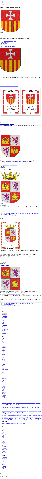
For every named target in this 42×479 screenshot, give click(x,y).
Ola (10, 400)
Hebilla (23, 417)
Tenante (4, 436)
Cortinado (4, 330)
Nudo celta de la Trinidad (31, 418)
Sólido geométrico (33, 419)
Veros (3, 349)
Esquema (4, 451)
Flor (24, 403)
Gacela (27, 407)
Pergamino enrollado (36, 416)
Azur (9, 213)
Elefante (10, 407)
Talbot (20, 408)
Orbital (12, 400)
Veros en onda (4, 350)
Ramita (12, 412)
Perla (3, 371)
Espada (23, 416)
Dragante (22, 422)
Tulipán (15, 404)
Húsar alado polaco (35, 417)
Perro (8, 408)
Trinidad (14, 423)
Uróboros (24, 423)
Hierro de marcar (25, 417)
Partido (3, 320)
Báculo (4, 415)
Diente (38, 411)
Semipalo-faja (4, 397)
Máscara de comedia (8, 418)
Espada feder (26, 416)
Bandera (9, 305)
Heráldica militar (4, 315)
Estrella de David (32, 416)
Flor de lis (34, 403)
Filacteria (4, 417)
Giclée (3, 461)
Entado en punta (4, 334)
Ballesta (17, 415)
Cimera (34, 213)
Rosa (6, 404)
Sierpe (18, 408)
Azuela (2, 415)
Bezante (4, 387)
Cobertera (13, 411)
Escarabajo (13, 407)
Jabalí (40, 407)
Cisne (2, 407)
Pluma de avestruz (7, 412)
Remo (20, 415)
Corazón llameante (9, 422)
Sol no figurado (23, 400)
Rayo (13, 400)
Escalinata (16, 416)
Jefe (3, 368)
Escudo (9, 42)
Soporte (3, 435)
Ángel (2, 422)
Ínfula (39, 417)
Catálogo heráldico (5, 447)
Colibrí (3, 407)
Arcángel (4, 422)
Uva (16, 404)
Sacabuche (23, 419)
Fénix (27, 422)
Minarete (23, 418)
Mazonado (18, 213)
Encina (23, 403)
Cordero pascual (19, 422)
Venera (25, 412)
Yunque (7, 420)
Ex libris (4, 445)
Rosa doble (8, 404)
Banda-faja (4, 393)
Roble (5, 404)
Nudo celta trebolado (37, 418)
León (23, 213)
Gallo (28, 407)
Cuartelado (5, 213)
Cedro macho (14, 403)
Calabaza (8, 403)
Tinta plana (36, 472)
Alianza (8, 411)
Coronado (32, 213)
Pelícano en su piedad (6, 408)
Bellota (4, 403)
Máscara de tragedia (12, 418)
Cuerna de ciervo (32, 411)
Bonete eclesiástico (34, 415)
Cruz (10, 79)
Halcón (38, 407)
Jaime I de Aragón (18, 77)
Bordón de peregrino (38, 415)
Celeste (3, 357)
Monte (3, 400)
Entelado (16, 471)
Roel (3, 390)
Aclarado (16, 213)
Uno (11, 79)
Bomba (30, 415)
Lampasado (29, 213)
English (3, 311)
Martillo (2, 418)
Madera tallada (4, 467)
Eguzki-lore (21, 403)
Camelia (5, 403)
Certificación (4, 448)
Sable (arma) (29, 416)
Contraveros (4, 353)
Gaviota (37, 407)
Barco (19, 415)
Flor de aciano (26, 403)
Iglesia (38, 417)
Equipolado (4, 388)
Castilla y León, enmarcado (5, 219)
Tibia (17, 412)
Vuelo (27, 412)
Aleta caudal (3, 411)
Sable (11, 213)
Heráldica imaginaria (5, 317)
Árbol (2, 403)
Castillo (14, 213)
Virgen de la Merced (5, 423)
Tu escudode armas (3, 3)
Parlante (16, 165)
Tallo (15, 412)
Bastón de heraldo (7, 415)
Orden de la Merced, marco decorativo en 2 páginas (9, 86)
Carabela (27, 415)
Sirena (12, 423)
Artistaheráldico (2, 2)
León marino (37, 422)
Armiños (4, 346)
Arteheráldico (2, 1)
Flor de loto (37, 403)
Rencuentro (14, 412)
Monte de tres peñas (6, 400)
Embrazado (4, 331)
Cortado (5, 79)
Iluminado (8, 41)
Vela (21, 415)
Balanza (15, 415)
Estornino (15, 407)
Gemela (3, 381)
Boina (29, 415)
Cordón (2, 416)
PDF (3, 463)
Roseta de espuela (5, 419)
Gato (35, 407)
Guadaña (17, 417)
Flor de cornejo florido (30, 403)
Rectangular (7, 304)
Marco (34, 471)
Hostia (30, 417)
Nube (9, 400)
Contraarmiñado (4, 348)
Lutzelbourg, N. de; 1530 (18, 161)
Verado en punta (4, 352)
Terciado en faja (4, 324)
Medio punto (39, 471)
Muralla (24, 418)
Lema (3, 432)
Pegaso (8, 423)
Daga (8, 416)
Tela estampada (4, 468)
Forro (3, 345)
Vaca (29, 408)
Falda (6, 417)
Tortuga (28, 408)
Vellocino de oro (18, 423)
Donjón (12, 416)
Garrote (9, 417)
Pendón (10, 305)
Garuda (29, 422)
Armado (27, 213)
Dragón (24, 422)
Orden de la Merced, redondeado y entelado (7, 46)
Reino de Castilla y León (12, 165)
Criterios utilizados (5, 457)
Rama (10, 412)
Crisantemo (18, 403)
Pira (3, 372)
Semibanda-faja (4, 396)
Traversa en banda (5, 378)
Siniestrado (4, 323)
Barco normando (24, 415)
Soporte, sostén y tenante (5, 434)
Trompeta (3, 420)
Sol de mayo (20, 400)
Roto (7, 419)
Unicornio (21, 423)
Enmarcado (4, 465)
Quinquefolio (3, 404)
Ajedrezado (4, 386)
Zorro (31, 408)
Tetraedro (36, 419)
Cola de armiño (20, 411)
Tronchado (4, 321)
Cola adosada (17, 411)
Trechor (3, 382)
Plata (9, 79)
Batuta (13, 415)
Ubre (24, 412)
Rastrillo (9, 419)
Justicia (35, 422)
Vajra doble (5, 420)
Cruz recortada (16, 79)
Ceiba (16, 403)
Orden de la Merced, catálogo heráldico (7, 124)
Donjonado (14, 416)
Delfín (8, 407)
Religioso (7, 42)
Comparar (4, 450)
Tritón (15, 423)
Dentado (10, 416)
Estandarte (4, 443)
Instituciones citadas (5, 458)
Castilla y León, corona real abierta (6, 169)
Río (17, 400)
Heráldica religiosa (5, 316)
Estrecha (4, 379)
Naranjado (4, 359)
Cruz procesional (11, 415)
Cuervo (7, 407)
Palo (19, 79)
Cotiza (3, 377)
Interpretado (4, 42)
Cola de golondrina (24, 411)
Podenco (12, 408)
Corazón (27, 411)
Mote (3, 433)
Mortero (17, 418)
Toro (26, 408)
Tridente (39, 419)
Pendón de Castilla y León (4, 265)
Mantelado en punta (5, 333)
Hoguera (32, 417)
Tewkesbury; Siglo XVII (27, 161)
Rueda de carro (13, 419)
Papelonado (4, 354)
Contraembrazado (5, 332)
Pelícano (2, 408)
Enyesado (10, 214)
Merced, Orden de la (5, 43)
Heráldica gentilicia (5, 314)
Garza (33, 407)
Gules (6, 79)
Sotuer (3, 373)
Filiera (3, 380)
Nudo (28, 418)
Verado (3, 351)
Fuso (3, 389)
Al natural (4, 360)
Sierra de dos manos (17, 419)
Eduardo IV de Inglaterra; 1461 (15, 295)
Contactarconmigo (3, 4)
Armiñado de (4, 347)
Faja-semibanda (4, 394)
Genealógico (4, 452)
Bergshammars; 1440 (10, 161)
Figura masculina (22, 407)
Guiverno (26, 422)
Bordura (4, 364)
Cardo (9, 403)
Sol (18, 400)
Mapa (3, 453)
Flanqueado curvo (5, 335)
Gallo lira (30, 407)
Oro (8, 213)
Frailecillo (25, 407)
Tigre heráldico (24, 408)
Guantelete (19, 417)
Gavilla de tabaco (14, 417)
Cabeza (11, 411)
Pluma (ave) (4, 412)
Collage (3, 464)
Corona (40, 213)
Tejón (21, 408)
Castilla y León (2, 133)
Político (7, 165)
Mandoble (4, 418)
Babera (3, 438)
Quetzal (13, 408)
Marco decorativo (5, 449)
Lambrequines (4, 431)
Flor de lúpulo (39, 403)
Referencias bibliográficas (5, 456)
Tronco (22, 412)
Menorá (15, 418)
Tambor (25, 419)
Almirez (20, 418)
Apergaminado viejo (11, 304)
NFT (3, 462)
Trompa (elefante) (20, 412)
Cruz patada (13, 79)
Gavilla (11, 417)
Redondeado (5, 41)
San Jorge (10, 423)
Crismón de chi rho (5, 416)
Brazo (9, 411)
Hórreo (28, 417)
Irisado (28, 471)
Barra (3, 363)
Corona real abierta (37, 213)
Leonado (4, 358)
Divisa (3, 429)
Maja (19, 418)
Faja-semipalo (4, 395)
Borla (3, 430)
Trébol (13, 404)
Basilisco (6, 422)
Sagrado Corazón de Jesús (14, 422)
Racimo (18, 404)
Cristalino (15, 41)
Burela (3, 376)
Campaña (4, 365)
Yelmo (3, 437)
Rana (15, 408)
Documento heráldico (5, 446)
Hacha (21, 417)
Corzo (5, 407)
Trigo (11, 404)
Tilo (10, 404)
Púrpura (21, 213)
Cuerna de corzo (35, 411)
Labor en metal (4, 466)
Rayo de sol (15, 400)
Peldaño (19, 416)
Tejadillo (30, 419)
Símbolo (21, 419)
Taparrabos (27, 419)
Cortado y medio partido (5, 329)
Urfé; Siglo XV (5, 256)
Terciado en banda (5, 325)
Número (26, 418)
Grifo (30, 422)
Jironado (4, 327)
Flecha (7, 417)
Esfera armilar (21, 416)
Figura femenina (18, 407)
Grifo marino (33, 422)
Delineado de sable (11, 41)
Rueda (11, 419)
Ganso (32, 407)
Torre (37, 419)
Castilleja (11, 403)
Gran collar (4, 427)
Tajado (3, 322)
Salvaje (17, 408)
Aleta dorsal (5, 411)
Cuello (29, 411)
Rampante (25, 213)
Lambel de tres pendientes (5, 369)
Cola (15, 411)
